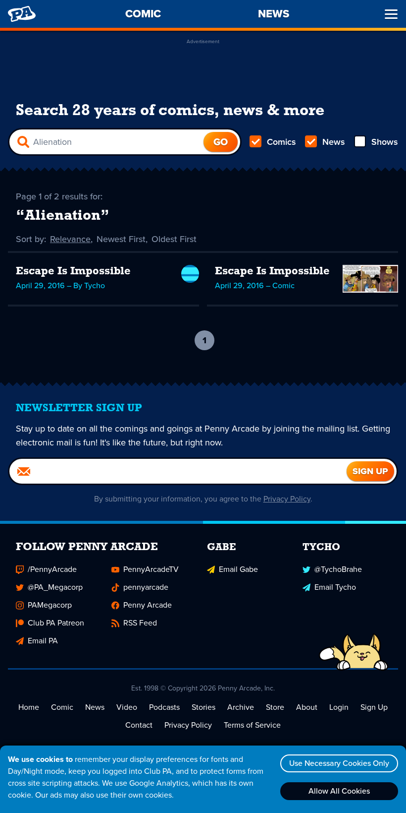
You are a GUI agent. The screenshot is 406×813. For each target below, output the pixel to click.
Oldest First (174, 239)
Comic (62, 707)
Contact (138, 725)
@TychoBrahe (338, 569)
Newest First (121, 239)
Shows (384, 141)
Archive (240, 707)
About (306, 707)
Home (28, 707)
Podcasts (164, 707)
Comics (281, 141)
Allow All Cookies (339, 791)
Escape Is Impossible (73, 271)
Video (126, 707)
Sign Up (374, 707)
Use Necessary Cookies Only (339, 763)
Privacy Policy (286, 498)
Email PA (43, 640)
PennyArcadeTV (151, 569)
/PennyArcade (52, 569)
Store (275, 707)
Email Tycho (335, 587)
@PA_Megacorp (55, 587)
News (333, 141)
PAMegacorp (50, 605)
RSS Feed (140, 622)
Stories (203, 707)
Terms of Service (252, 725)
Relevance (70, 239)
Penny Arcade (147, 605)
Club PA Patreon (56, 622)
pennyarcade (145, 587)
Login (339, 707)
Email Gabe (238, 569)
